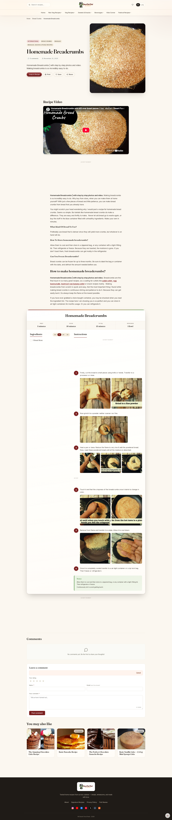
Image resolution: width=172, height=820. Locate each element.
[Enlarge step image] (95, 393)
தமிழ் (142, 4)
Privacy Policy (92, 802)
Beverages (99, 13)
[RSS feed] (99, 808)
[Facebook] (81, 808)
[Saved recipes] (132, 5)
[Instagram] (72, 808)
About (66, 802)
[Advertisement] (86, 178)
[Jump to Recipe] (167, 815)
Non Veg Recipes (55, 13)
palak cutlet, (107, 281)
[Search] (29, 4)
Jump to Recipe (34, 74)
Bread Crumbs (37, 18)
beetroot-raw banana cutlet (73, 284)
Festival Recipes (124, 13)
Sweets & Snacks (84, 13)
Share (71, 74)
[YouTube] (77, 808)
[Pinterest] (86, 808)
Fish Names (103, 802)
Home (43, 13)
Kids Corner (111, 13)
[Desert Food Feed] (86, 5)
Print (48, 74)
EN (138, 4)
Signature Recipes (77, 802)
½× (55, 334)
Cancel (138, 673)
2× (63, 334)
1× (59, 334)
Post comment (37, 713)
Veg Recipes (70, 13)
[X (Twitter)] (90, 808)
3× (67, 334)
